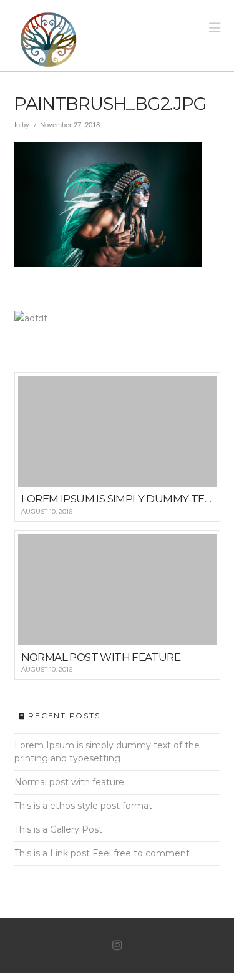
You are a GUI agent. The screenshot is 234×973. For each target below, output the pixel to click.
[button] (214, 27)
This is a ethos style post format (83, 805)
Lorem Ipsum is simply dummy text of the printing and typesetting (107, 752)
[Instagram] (117, 945)
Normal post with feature (69, 782)
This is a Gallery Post (58, 829)
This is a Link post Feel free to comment (102, 853)
